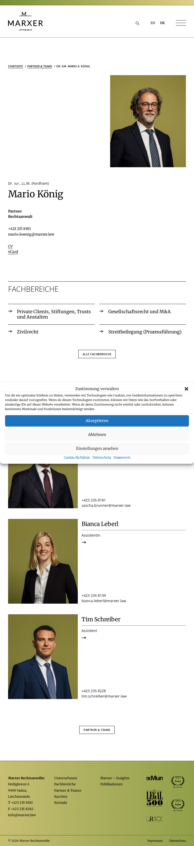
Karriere (60, 796)
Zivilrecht (27, 331)
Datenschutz (101, 457)
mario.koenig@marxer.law (31, 234)
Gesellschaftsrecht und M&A (139, 311)
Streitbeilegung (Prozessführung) (145, 331)
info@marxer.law (22, 815)
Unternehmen (65, 778)
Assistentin (91, 535)
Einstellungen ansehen (97, 448)
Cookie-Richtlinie (77, 457)
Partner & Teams (97, 730)
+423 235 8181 (19, 228)
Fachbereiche (65, 784)
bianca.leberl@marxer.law (104, 600)
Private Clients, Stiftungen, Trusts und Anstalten (54, 314)
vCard (13, 251)
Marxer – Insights (114, 778)
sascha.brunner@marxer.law (106, 505)
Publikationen (111, 784)
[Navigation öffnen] (181, 23)
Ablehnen (97, 434)
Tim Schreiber (101, 619)
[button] (186, 388)
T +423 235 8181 (20, 802)
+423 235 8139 (94, 595)
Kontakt (60, 802)
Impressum (122, 457)
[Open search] (137, 23)
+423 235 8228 (94, 690)
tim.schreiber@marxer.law (104, 696)
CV (10, 246)
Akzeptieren (97, 420)
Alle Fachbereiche (97, 354)
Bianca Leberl (100, 524)
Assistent (89, 630)
